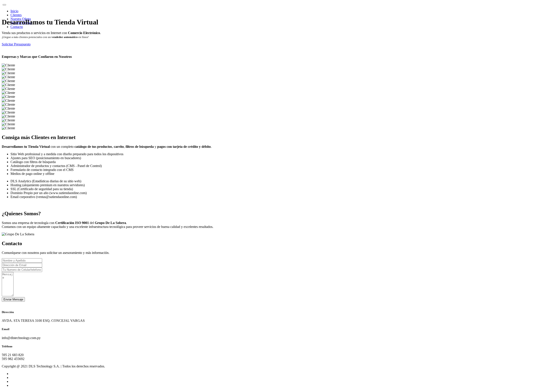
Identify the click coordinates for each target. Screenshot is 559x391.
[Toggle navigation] (4, 4)
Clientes (16, 15)
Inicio (14, 11)
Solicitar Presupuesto (16, 44)
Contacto (16, 27)
